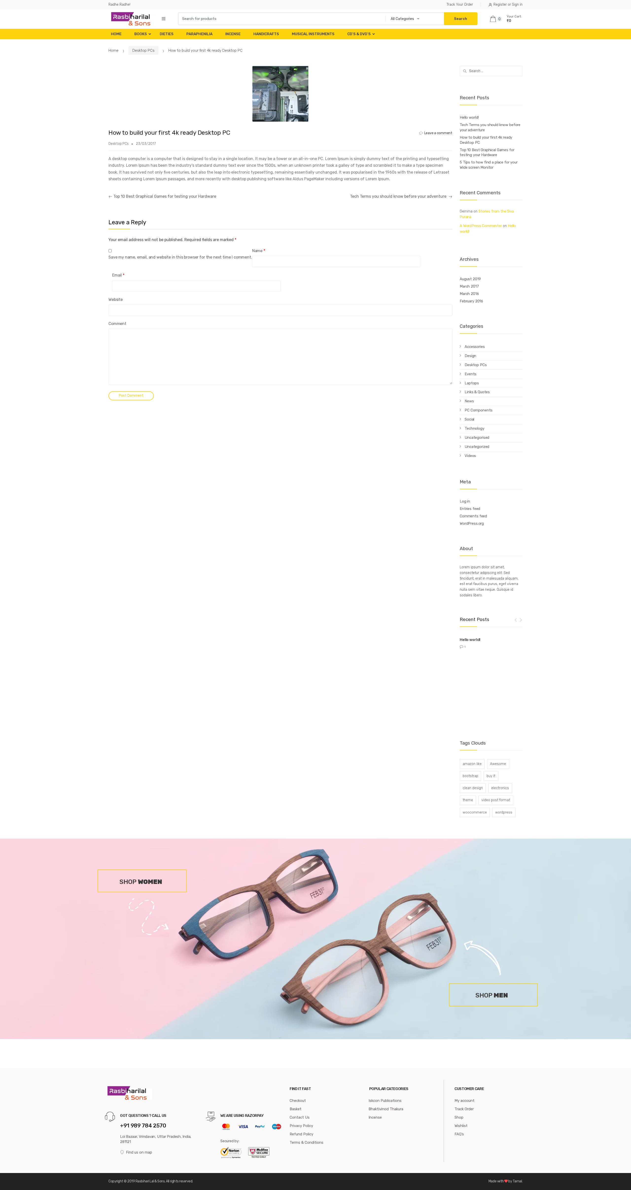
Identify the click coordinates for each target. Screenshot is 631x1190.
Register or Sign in (508, 4)
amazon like (472, 764)
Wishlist (461, 1126)
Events (470, 374)
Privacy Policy (301, 1126)
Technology (474, 428)
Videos (470, 456)
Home (116, 34)
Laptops (472, 383)
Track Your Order (460, 4)
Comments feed (473, 516)
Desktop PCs (143, 50)
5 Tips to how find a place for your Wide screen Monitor (489, 165)
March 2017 (469, 286)
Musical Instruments (313, 34)
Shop (459, 1117)
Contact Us (300, 1117)
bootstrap (470, 776)
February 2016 (471, 301)
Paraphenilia (199, 34)
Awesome (498, 764)
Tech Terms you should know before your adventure (401, 196)
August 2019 (470, 279)
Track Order (464, 1109)
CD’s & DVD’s (359, 34)
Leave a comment (438, 133)
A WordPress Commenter (481, 226)
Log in (465, 501)
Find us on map (139, 1152)
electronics (500, 788)
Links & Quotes (477, 392)
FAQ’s (459, 1134)
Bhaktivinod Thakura (385, 1109)
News (469, 401)
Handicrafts (266, 34)
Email (118, 275)
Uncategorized (477, 446)
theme (468, 800)
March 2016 (469, 294)
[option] (491, 641)
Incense (233, 34)
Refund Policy (301, 1134)
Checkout (298, 1100)
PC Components (478, 410)
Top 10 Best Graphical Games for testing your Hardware (162, 196)
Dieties (167, 34)
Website (115, 299)
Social (469, 419)
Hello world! (469, 117)
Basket (295, 1109)
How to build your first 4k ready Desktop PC (486, 140)
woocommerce (475, 812)
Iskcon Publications (385, 1100)
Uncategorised (477, 437)
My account (464, 1100)
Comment (117, 323)
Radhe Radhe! (119, 4)
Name (258, 250)
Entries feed (470, 508)
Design (470, 356)
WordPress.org (472, 523)
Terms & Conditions (306, 1142)
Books (140, 34)
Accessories (475, 346)
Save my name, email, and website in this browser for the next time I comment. (180, 257)
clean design (473, 788)
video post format (495, 800)
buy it (491, 776)
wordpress (503, 812)
